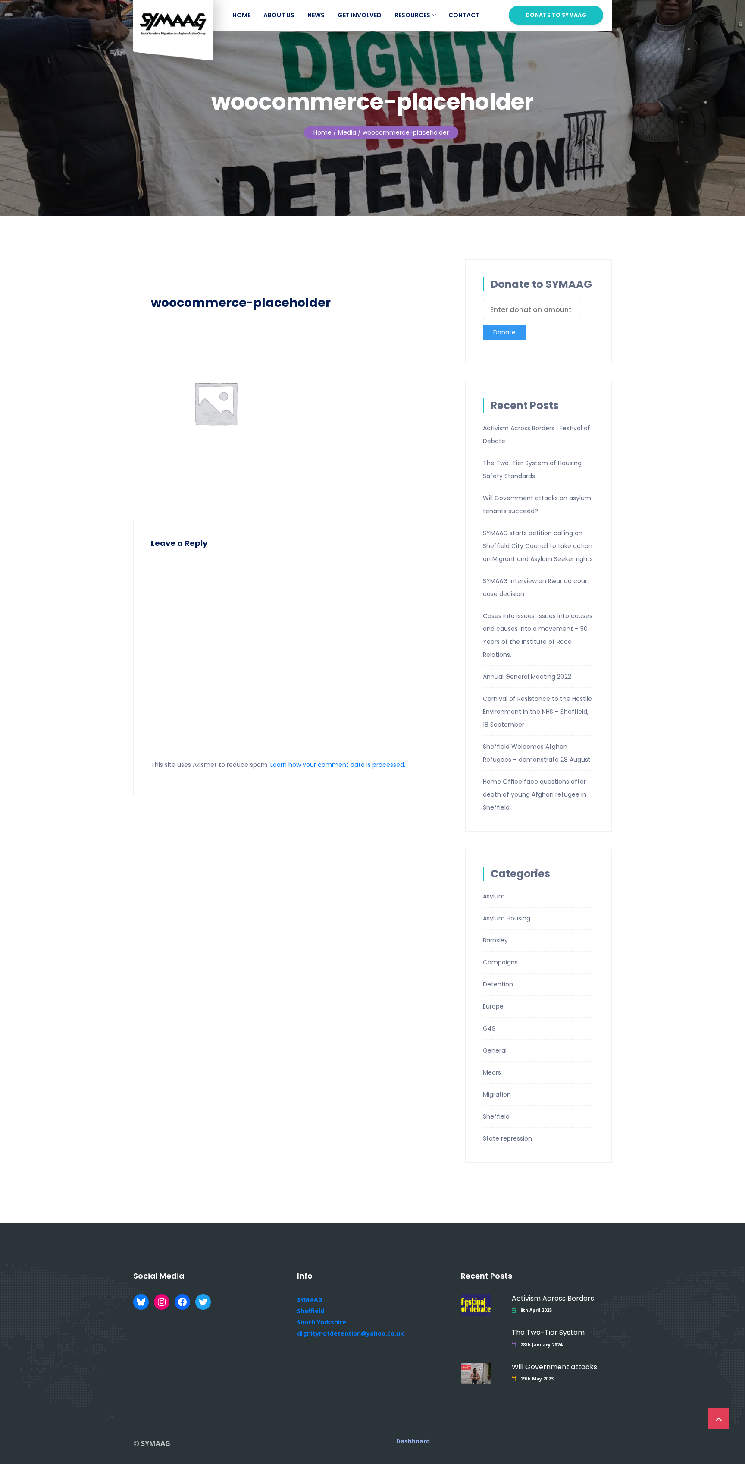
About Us (278, 15)
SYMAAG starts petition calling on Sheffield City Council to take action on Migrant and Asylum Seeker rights (538, 546)
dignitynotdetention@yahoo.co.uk (350, 1333)
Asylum (494, 896)
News (316, 15)
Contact (463, 15)
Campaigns (500, 962)
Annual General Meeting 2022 (527, 676)
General (495, 1050)
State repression (507, 1138)
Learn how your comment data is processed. (337, 764)
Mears (492, 1072)
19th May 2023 (537, 1379)
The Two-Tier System (548, 1332)
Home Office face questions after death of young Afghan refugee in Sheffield (534, 794)
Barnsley (495, 940)
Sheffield (496, 1116)
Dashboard (413, 1441)
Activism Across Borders (553, 1298)
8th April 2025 (536, 1310)
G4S (489, 1028)
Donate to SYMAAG (556, 15)
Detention (498, 984)
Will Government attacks (554, 1367)
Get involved (360, 15)
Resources (412, 15)
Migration (497, 1094)
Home (241, 15)
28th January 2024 (541, 1345)
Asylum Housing (506, 918)
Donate (504, 332)
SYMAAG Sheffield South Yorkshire (321, 1310)
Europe (493, 1006)
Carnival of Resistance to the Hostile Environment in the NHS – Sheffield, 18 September (537, 711)
